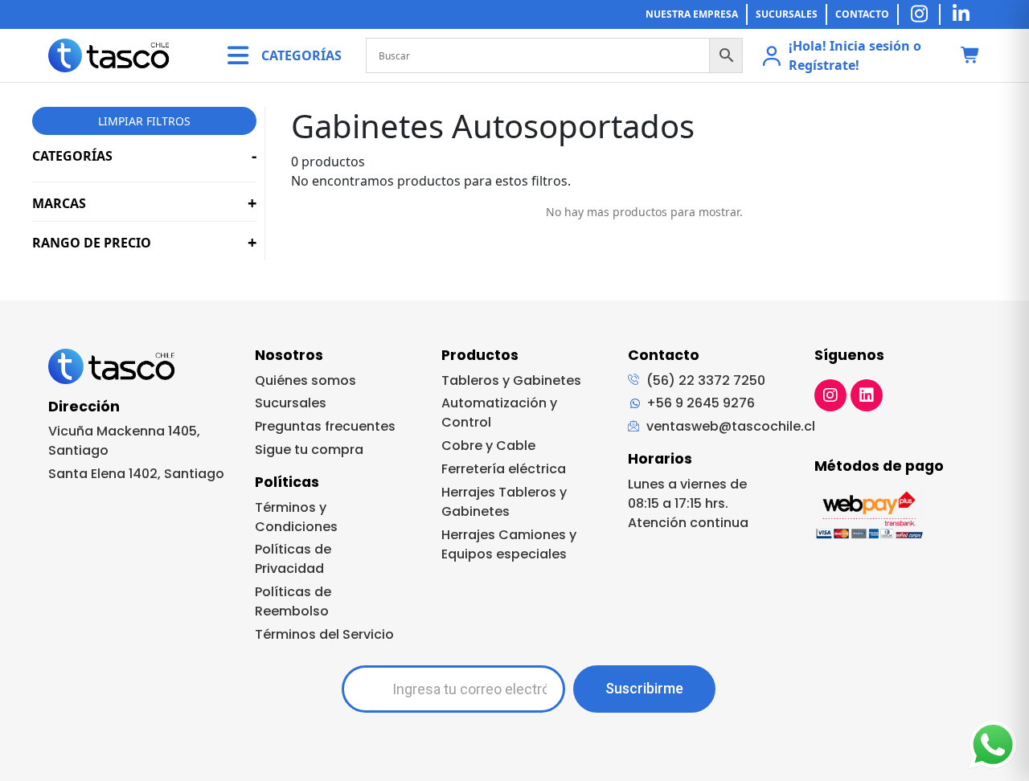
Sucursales (787, 14)
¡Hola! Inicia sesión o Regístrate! (855, 55)
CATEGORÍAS (301, 55)
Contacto (862, 14)
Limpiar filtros (144, 121)
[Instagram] (830, 395)
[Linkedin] (867, 395)
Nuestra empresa (692, 14)
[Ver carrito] (971, 56)
